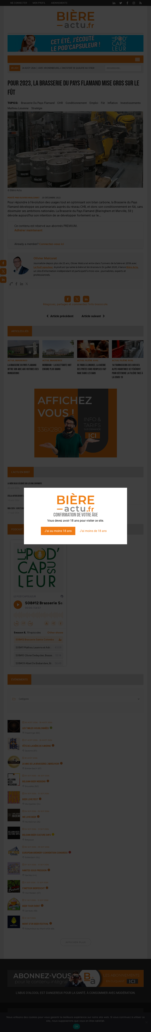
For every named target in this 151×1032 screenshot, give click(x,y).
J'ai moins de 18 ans (93, 531)
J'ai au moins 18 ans (58, 531)
